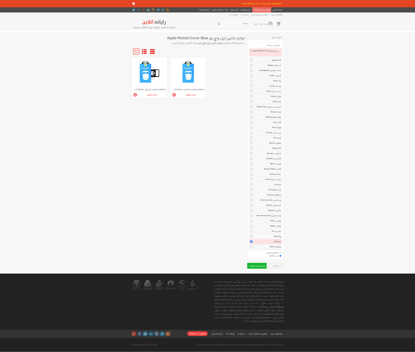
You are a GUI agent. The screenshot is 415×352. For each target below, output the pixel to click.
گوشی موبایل (263, 310)
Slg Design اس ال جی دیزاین (269, 106)
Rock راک (277, 80)
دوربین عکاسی (248, 310)
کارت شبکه (279, 314)
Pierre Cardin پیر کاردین (271, 200)
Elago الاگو (276, 148)
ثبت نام (264, 24)
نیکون (281, 317)
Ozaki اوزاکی (276, 96)
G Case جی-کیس (273, 132)
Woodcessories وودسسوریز (269, 215)
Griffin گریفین (275, 75)
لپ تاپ (280, 310)
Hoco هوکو (276, 127)
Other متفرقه (275, 246)
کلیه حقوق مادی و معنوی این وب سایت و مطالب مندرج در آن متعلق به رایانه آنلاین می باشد (233, 344)
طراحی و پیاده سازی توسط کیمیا (144, 344)
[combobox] (265, 52)
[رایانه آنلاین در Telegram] (158, 9)
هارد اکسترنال (234, 310)
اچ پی (274, 317)
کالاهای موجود (272, 252)
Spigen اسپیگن (274, 65)
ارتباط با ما (233, 14)
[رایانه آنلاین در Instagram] (153, 9)
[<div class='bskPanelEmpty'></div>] (278, 23)
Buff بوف (277, 236)
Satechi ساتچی (274, 210)
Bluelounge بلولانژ (273, 117)
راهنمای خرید (276, 14)
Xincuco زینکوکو (274, 195)
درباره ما (244, 14)
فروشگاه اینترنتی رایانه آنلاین (270, 306)
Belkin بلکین (275, 226)
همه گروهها (276, 60)
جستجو (276, 265)
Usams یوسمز (275, 86)
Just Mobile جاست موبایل (270, 70)
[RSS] (167, 9)
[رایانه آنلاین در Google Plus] (143, 9)
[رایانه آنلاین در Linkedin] (148, 9)
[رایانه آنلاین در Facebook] (138, 9)
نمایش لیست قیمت (257, 265)
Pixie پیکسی (275, 220)
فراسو (255, 317)
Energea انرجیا (274, 189)
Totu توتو (277, 137)
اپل (217, 314)
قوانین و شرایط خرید (259, 14)
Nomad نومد (276, 112)
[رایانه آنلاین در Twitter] (133, 9)
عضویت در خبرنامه (197, 333)
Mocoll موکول (275, 143)
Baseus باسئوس (274, 153)
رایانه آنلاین (278, 344)
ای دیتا (223, 314)
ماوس (224, 310)
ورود (255, 23)
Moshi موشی (275, 163)
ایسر (230, 314)
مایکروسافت (264, 317)
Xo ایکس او (276, 231)
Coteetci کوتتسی (273, 158)
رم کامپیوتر (268, 314)
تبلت (273, 310)
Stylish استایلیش (273, 205)
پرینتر (217, 310)
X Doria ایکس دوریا (273, 179)
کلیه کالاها (273, 255)
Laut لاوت (277, 122)
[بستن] (133, 3)
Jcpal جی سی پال (273, 91)
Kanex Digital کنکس (272, 169)
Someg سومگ (275, 174)
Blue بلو (277, 241)
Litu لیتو (277, 184)
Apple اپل (277, 101)
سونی (236, 314)
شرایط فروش (217, 333)
